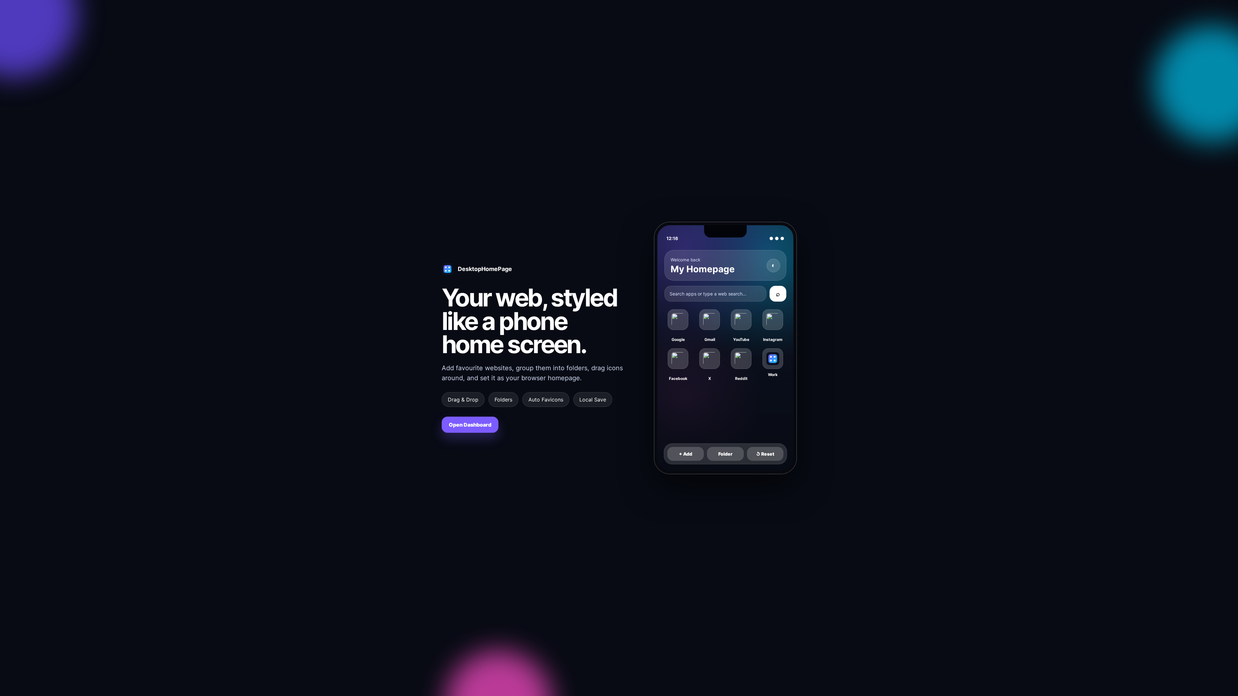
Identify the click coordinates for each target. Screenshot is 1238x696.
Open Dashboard (470, 424)
